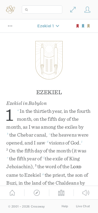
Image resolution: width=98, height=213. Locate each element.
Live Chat (83, 206)
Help (65, 206)
